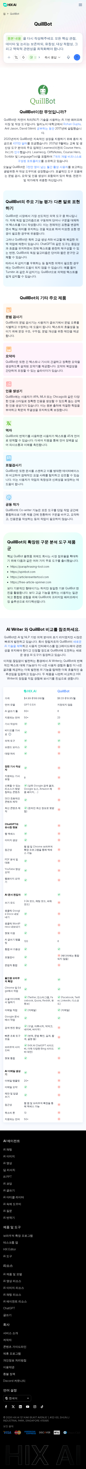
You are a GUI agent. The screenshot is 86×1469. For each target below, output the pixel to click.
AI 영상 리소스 (12, 1281)
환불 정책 (9, 1374)
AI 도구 (7, 1256)
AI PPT (7, 1176)
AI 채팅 (7, 1149)
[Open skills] (23, 57)
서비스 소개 (10, 1333)
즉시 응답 (51, 57)
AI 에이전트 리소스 (15, 1301)
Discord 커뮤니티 (14, 1380)
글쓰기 (7, 1315)
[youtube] (27, 1406)
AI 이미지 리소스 (13, 1287)
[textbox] (43, 43)
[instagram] (35, 1406)
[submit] (77, 57)
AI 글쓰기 (9, 1190)
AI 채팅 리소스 (12, 1294)
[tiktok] (42, 1406)
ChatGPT (9, 1308)
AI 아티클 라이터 (13, 1197)
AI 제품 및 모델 (12, 1274)
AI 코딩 (7, 1183)
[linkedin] (20, 1406)
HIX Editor (9, 1249)
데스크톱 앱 (10, 1242)
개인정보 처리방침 (14, 1360)
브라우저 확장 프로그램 (18, 1235)
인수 (17, 152)
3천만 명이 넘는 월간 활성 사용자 (47, 167)
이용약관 (8, 1367)
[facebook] (6, 1406)
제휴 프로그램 (12, 1353)
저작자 (7, 1340)
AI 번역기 (9, 1217)
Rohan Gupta (72, 124)
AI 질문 (7, 1210)
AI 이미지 (9, 1156)
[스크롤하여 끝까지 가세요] (37, 57)
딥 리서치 (9, 1170)
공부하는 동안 (45, 128)
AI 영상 (7, 1163)
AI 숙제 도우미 (12, 1204)
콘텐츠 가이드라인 (14, 1346)
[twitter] (13, 1406)
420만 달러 (20, 143)
